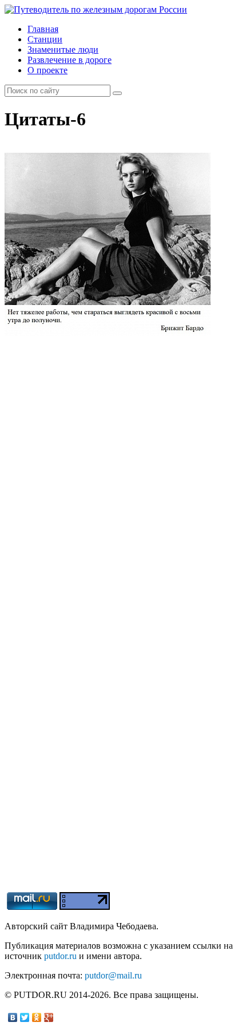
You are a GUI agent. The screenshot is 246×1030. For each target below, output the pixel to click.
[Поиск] (117, 93)
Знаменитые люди (62, 49)
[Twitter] (25, 1017)
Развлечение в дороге (69, 60)
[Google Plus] (49, 1017)
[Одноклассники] (37, 1017)
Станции (44, 39)
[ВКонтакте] (13, 1017)
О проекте (47, 70)
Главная (42, 29)
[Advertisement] (123, 769)
